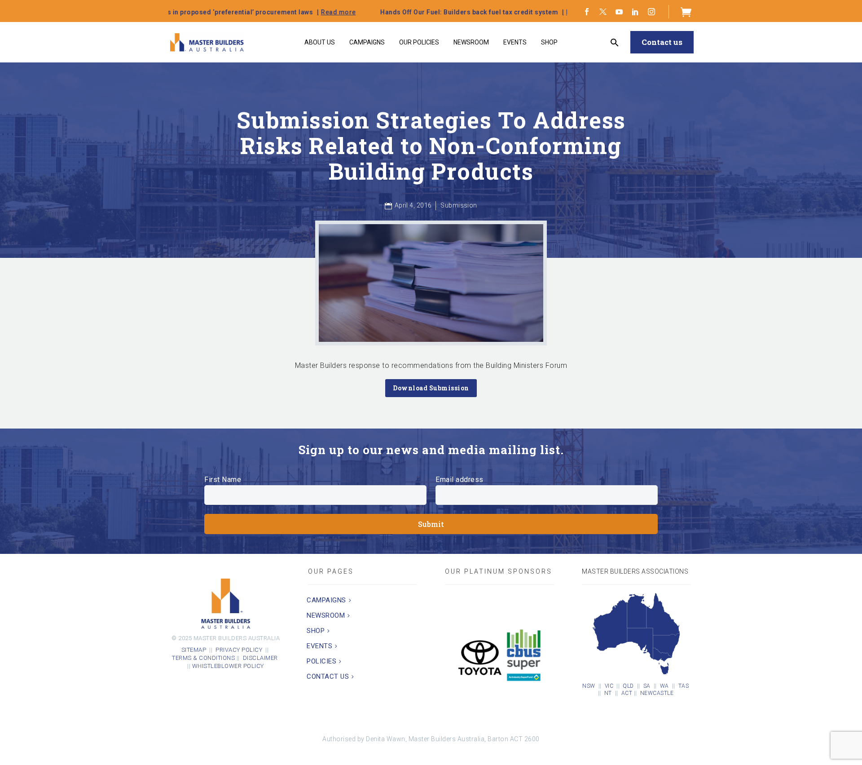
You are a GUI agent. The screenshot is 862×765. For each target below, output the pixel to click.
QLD (628, 686)
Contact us (662, 42)
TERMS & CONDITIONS (203, 657)
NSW (588, 686)
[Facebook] (586, 11)
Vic (609, 686)
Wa (664, 686)
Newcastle (657, 693)
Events (515, 42)
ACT (627, 693)
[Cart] (686, 11)
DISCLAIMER (261, 657)
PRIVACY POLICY (239, 649)
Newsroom (471, 42)
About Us (319, 42)
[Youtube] (619, 11)
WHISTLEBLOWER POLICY (228, 666)
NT (608, 693)
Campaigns (367, 42)
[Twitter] (603, 11)
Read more (245, 12)
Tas (683, 686)
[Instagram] (651, 11)
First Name (222, 479)
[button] (614, 42)
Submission (458, 205)
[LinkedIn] (635, 11)
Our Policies (419, 42)
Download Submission (431, 388)
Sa (647, 686)
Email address (459, 479)
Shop (549, 42)
